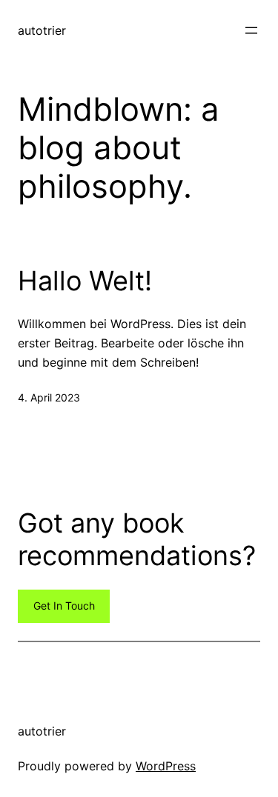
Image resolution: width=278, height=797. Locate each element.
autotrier (42, 30)
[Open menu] (251, 30)
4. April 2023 (49, 397)
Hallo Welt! (85, 281)
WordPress (166, 765)
